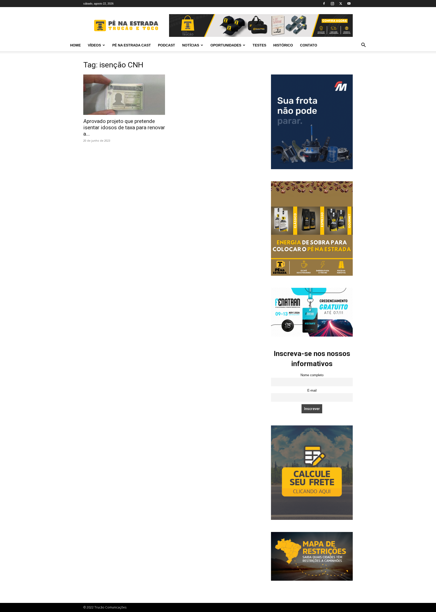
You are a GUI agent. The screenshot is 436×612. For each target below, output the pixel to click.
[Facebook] (324, 3)
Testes (259, 45)
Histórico (283, 45)
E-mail (312, 390)
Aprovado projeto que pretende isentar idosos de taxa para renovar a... (124, 127)
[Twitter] (340, 3)
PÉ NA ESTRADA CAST (131, 45)
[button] (363, 45)
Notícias (190, 45)
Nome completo (312, 375)
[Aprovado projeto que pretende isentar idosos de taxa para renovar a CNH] (124, 94)
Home (75, 45)
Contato (308, 45)
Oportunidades (225, 45)
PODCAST (166, 45)
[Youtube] (349, 3)
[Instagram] (332, 3)
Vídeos (94, 45)
